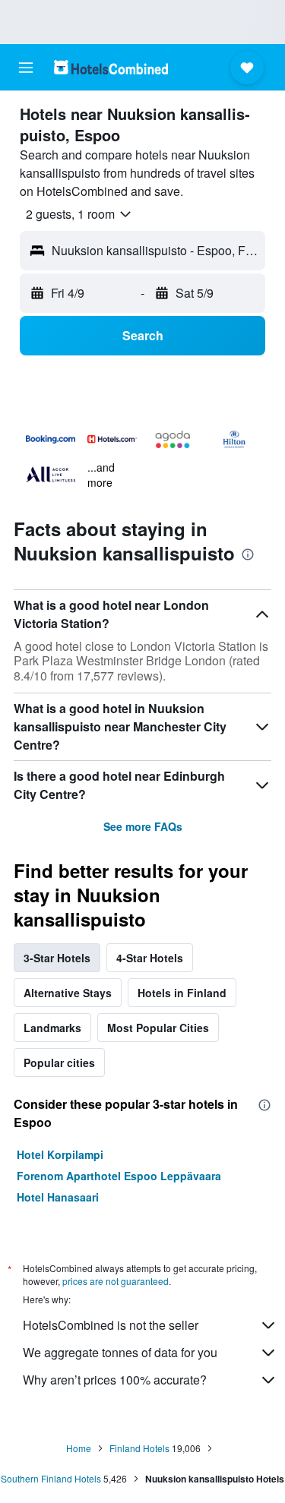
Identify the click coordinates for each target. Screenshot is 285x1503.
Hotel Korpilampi (60, 1154)
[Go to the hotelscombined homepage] (111, 67)
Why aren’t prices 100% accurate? (115, 1379)
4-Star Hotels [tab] (149, 957)
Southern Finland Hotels (51, 1478)
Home (78, 1447)
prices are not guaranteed (115, 1280)
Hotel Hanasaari (58, 1197)
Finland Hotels (139, 1447)
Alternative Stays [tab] (68, 992)
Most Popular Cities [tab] (158, 1027)
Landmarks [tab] (52, 1027)
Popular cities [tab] (59, 1062)
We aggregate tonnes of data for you (120, 1352)
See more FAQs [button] (142, 826)
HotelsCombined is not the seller (110, 1325)
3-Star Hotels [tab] (57, 957)
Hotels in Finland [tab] (182, 992)
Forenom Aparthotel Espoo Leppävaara (119, 1175)
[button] (26, 67)
